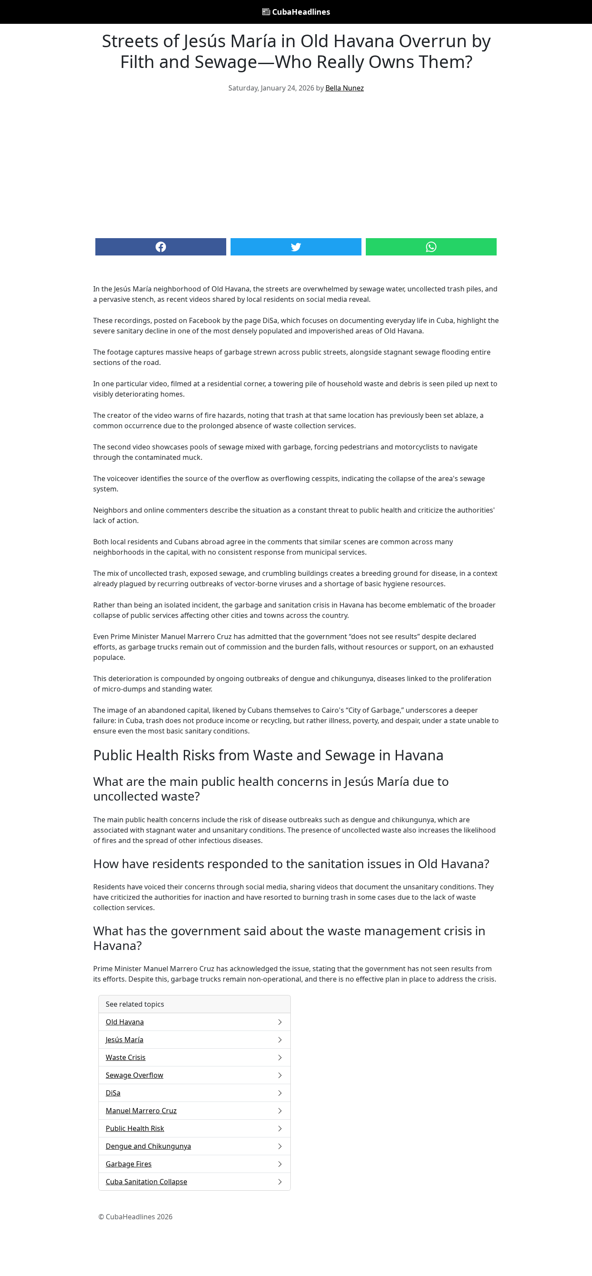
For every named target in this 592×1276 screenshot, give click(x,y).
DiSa (113, 1093)
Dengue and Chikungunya (148, 1146)
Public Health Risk (135, 1128)
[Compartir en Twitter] (296, 246)
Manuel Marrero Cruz (141, 1110)
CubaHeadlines (300, 11)
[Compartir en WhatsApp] (431, 246)
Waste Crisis (126, 1057)
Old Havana (125, 1022)
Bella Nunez (344, 88)
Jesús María (124, 1039)
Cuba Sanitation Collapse (146, 1181)
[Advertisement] (296, 164)
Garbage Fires (129, 1164)
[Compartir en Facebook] (160, 246)
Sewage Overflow (134, 1075)
